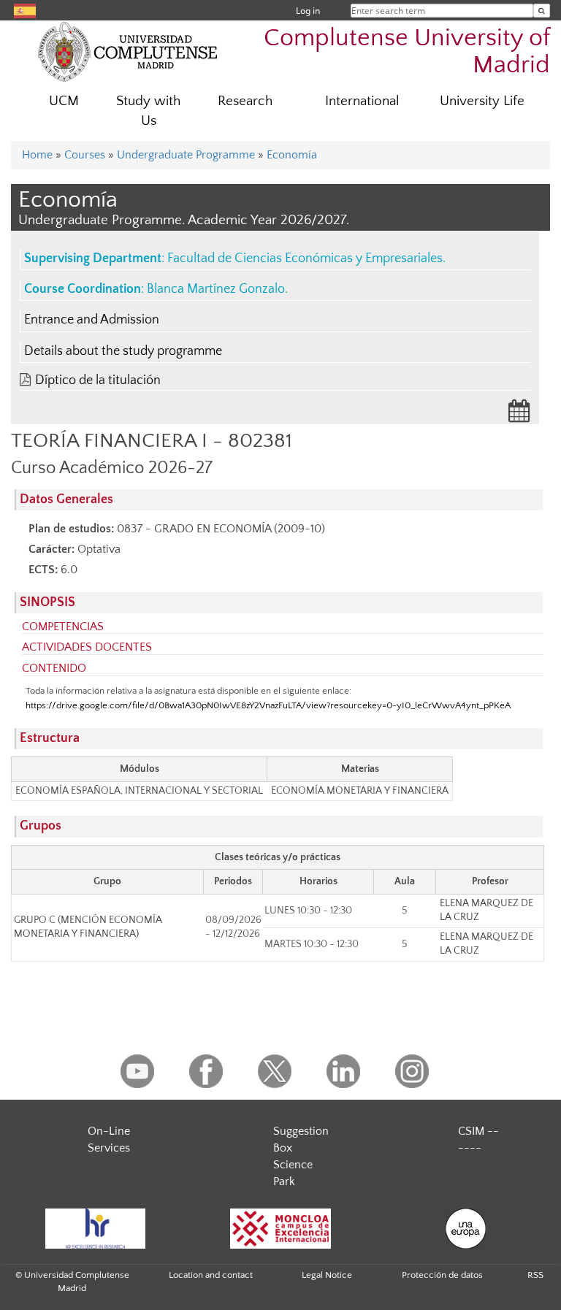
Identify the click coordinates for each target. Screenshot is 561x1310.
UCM (64, 101)
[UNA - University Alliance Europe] (466, 1229)
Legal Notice (327, 1275)
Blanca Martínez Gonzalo (216, 289)
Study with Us (148, 111)
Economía (292, 154)
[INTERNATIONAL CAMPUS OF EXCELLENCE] (280, 1229)
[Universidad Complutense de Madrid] (128, 51)
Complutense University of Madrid (407, 52)
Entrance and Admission (91, 320)
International (362, 101)
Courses (84, 154)
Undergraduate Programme (186, 154)
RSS (535, 1275)
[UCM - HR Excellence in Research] (95, 1229)
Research (245, 101)
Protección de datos (442, 1275)
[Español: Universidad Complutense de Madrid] (25, 10)
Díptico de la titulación (98, 380)
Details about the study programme (123, 351)
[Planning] (519, 415)
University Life (482, 101)
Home (37, 154)
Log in (308, 10)
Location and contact (211, 1275)
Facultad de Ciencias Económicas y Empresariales (305, 258)
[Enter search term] (541, 11)
